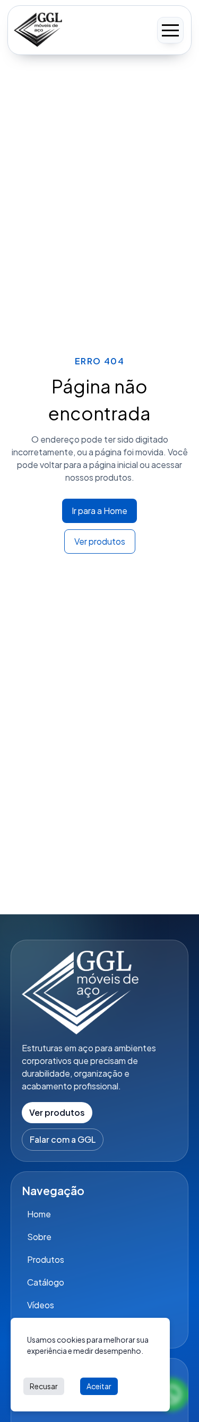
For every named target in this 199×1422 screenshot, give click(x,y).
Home (39, 1213)
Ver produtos (99, 541)
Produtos (45, 1259)
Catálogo (45, 1282)
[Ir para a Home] (37, 30)
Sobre (39, 1236)
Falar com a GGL (63, 1139)
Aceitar (98, 1386)
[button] (170, 30)
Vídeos (40, 1304)
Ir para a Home (99, 510)
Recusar (44, 1386)
